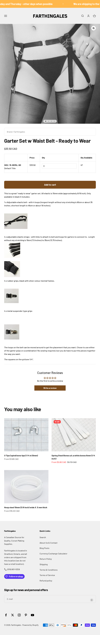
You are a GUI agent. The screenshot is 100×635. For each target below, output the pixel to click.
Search (43, 537)
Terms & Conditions (49, 570)
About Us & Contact (48, 542)
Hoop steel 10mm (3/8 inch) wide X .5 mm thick (25, 507)
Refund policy (46, 580)
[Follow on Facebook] (6, 615)
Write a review (50, 388)
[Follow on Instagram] (19, 615)
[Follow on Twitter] (12, 615)
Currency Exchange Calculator (53, 553)
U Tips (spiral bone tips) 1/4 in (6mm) (21, 455)
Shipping (44, 564)
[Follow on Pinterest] (26, 615)
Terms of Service (47, 575)
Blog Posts (44, 548)
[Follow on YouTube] (32, 615)
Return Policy (46, 559)
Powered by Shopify (30, 625)
